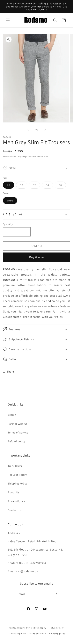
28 (10, 186)
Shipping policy (57, 633)
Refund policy (16, 441)
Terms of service (37, 633)
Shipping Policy (17, 483)
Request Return (17, 474)
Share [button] (10, 371)
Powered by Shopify (36, 627)
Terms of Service (18, 432)
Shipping (22, 156)
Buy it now (36, 257)
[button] (8, 20)
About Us (13, 492)
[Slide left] (28, 129)
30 (23, 186)
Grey (12, 201)
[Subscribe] (56, 594)
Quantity (8, 224)
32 (36, 186)
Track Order (15, 466)
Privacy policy (18, 633)
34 (49, 186)
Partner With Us (17, 423)
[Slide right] (45, 129)
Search (12, 414)
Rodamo (21, 627)
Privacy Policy (16, 501)
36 (62, 186)
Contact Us (15, 510)
